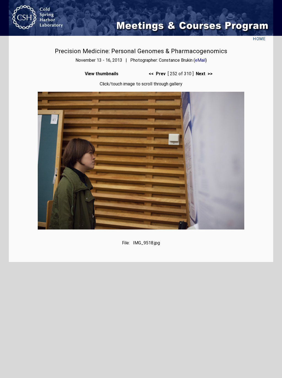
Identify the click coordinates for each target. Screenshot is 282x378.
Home (259, 39)
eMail (200, 60)
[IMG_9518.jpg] (141, 228)
